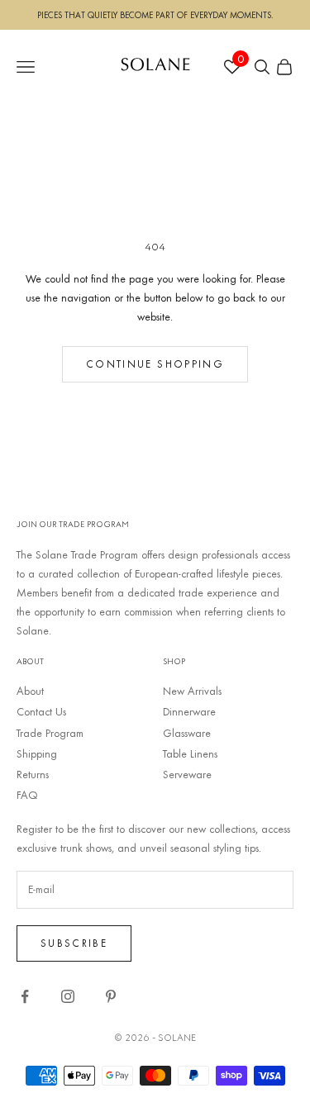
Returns (33, 774)
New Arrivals (192, 690)
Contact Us (41, 711)
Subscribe (74, 942)
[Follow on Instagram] (68, 996)
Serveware (187, 774)
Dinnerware (189, 711)
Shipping (37, 753)
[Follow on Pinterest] (111, 996)
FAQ (27, 794)
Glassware (187, 732)
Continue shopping (155, 363)
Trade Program (50, 732)
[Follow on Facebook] (25, 996)
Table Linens (190, 753)
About (30, 690)
